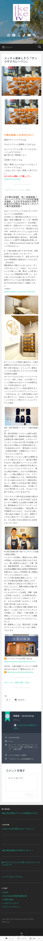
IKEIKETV (21, 25)
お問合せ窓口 (8, 899)
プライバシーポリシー (12, 907)
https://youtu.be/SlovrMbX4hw (19, 672)
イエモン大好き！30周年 (17, 755)
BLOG (5, 892)
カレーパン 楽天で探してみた (17, 682)
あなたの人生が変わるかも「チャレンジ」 (19, 829)
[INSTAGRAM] (8, 35)
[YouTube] (29, 35)
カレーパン (12, 745)
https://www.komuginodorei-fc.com (19, 661)
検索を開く (39, 47)
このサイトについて (11, 903)
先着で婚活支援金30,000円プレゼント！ (17, 850)
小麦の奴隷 (17, 749)
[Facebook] (14, 35)
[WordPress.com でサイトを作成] (21, 934)
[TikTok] (24, 35)
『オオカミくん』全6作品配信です (20, 759)
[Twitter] (19, 35)
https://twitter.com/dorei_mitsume (19, 292)
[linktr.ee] (34, 35)
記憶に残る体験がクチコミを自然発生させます (20, 813)
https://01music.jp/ (12, 179)
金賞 (21, 747)
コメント (30, 794)
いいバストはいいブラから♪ (12, 877)
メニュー (9, 47)
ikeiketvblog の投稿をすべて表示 (25, 726)
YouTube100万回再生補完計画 (15, 896)
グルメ (10, 741)
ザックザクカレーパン (26, 745)
